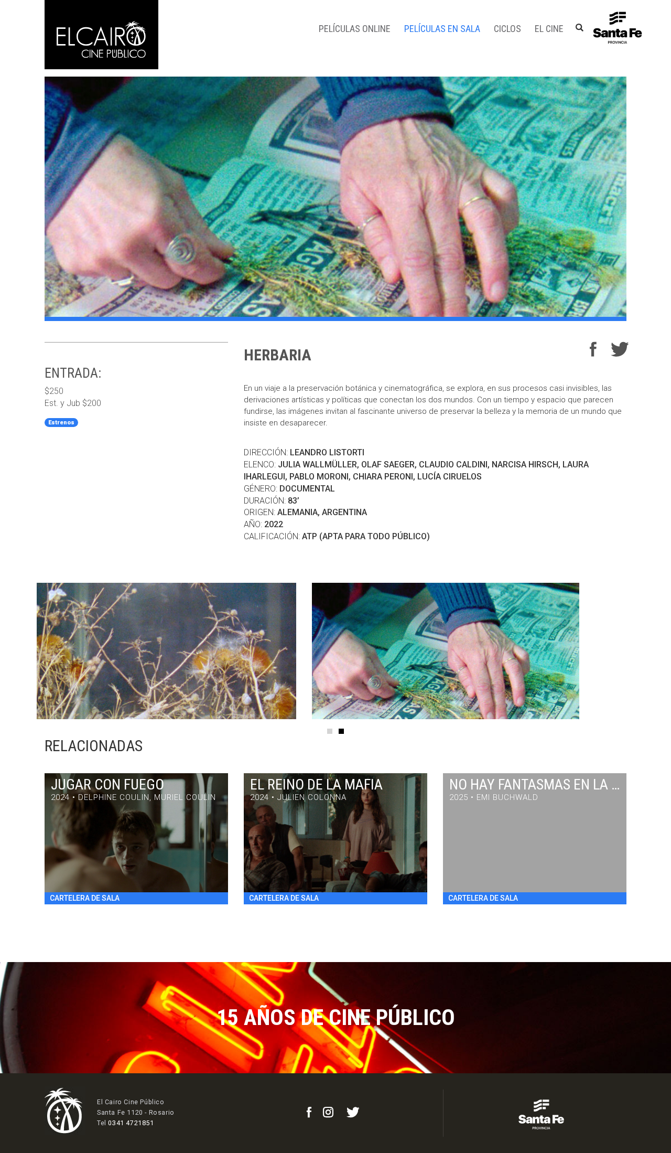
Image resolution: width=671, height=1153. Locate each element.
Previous (20, 650)
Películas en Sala (442, 28)
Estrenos (61, 422)
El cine (549, 28)
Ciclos (507, 28)
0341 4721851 (131, 1123)
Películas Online (355, 28)
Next (650, 650)
